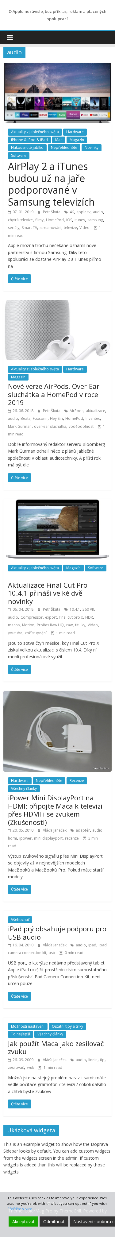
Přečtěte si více (19, 1208)
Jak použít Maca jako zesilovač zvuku (56, 1047)
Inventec (93, 418)
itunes (80, 219)
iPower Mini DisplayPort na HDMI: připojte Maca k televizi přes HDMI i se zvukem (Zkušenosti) (55, 809)
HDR (89, 617)
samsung (95, 219)
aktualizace (95, 410)
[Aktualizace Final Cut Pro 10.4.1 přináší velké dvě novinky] (57, 502)
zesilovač (16, 1067)
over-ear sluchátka (50, 426)
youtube (15, 633)
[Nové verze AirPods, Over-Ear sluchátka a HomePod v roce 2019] (57, 303)
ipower (25, 838)
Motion (28, 625)
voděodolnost (81, 426)
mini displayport (48, 838)
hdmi (12, 838)
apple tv (83, 212)
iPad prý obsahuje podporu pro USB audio (57, 932)
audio (98, 212)
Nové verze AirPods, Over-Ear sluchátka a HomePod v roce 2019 (53, 394)
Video (84, 227)
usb (52, 952)
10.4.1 (75, 609)
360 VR (88, 609)
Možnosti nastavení (27, 1026)
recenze (72, 838)
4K (72, 212)
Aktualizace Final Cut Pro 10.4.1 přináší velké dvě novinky (47, 593)
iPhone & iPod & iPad (29, 139)
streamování (50, 227)
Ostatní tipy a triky (67, 1026)
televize (70, 227)
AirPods (76, 410)
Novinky (91, 147)
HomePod (55, 219)
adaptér (83, 830)
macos (14, 625)
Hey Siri (56, 418)
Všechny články (24, 788)
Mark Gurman (20, 426)
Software (18, 155)
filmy (39, 219)
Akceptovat (23, 1221)
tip (102, 1059)
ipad (92, 945)
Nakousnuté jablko (27, 147)
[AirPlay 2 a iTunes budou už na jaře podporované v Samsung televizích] (57, 66)
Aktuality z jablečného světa (35, 131)
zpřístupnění (36, 633)
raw (69, 625)
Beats (25, 418)
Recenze (77, 780)
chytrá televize (20, 219)
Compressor (32, 617)
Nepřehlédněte (64, 147)
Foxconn (40, 418)
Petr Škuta (52, 212)
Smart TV (29, 227)
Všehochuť (20, 919)
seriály (13, 227)
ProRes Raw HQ (50, 625)
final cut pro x (71, 617)
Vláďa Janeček (55, 830)
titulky (80, 625)
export (51, 617)
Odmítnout (54, 1221)
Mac (58, 139)
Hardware (75, 131)
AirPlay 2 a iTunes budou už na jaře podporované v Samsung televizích (51, 184)
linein (93, 1059)
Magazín (77, 139)
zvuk (30, 1067)
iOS (69, 219)
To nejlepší (20, 1034)
